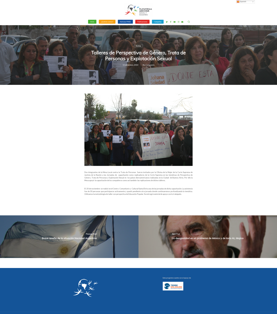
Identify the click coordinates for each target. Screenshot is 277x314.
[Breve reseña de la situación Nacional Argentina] (69, 236)
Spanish (242, 1)
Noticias (138, 46)
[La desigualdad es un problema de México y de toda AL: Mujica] (207, 236)
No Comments (149, 65)
